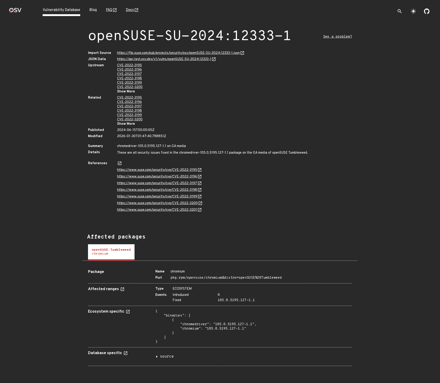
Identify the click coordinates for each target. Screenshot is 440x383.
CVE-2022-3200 (130, 87)
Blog (93, 10)
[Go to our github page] (426, 11)
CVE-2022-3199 (129, 83)
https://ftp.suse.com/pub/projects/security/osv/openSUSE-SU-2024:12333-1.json (178, 53)
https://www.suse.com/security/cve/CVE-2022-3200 (157, 203)
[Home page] (15, 12)
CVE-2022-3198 (129, 78)
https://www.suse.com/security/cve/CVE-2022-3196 (157, 177)
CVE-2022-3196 (129, 70)
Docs (130, 10)
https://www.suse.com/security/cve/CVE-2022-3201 (157, 210)
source (167, 356)
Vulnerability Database (61, 10)
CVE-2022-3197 (129, 74)
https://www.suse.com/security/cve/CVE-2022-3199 (157, 196)
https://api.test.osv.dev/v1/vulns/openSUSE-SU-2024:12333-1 (164, 59)
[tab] (111, 252)
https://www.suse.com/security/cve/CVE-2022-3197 (157, 183)
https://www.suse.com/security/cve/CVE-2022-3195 (157, 170)
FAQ (109, 10)
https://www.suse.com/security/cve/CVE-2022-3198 (157, 190)
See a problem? (337, 37)
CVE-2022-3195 (129, 65)
